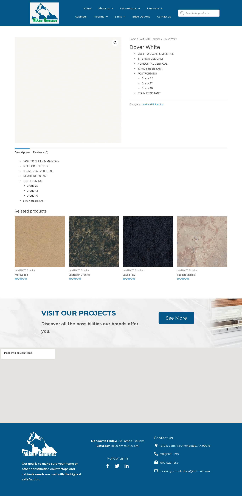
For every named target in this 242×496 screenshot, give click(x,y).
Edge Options (141, 16)
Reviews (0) (40, 152)
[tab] (22, 152)
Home (87, 8)
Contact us (164, 16)
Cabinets (81, 16)
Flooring (99, 16)
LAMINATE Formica (150, 39)
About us (104, 8)
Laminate (153, 8)
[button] (176, 318)
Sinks (118, 16)
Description (22, 152)
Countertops (128, 8)
